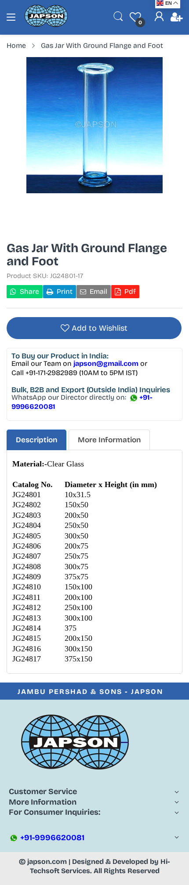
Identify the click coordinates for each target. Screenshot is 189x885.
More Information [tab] (109, 439)
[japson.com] (46, 25)
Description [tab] (36, 439)
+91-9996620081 (51, 837)
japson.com (47, 861)
